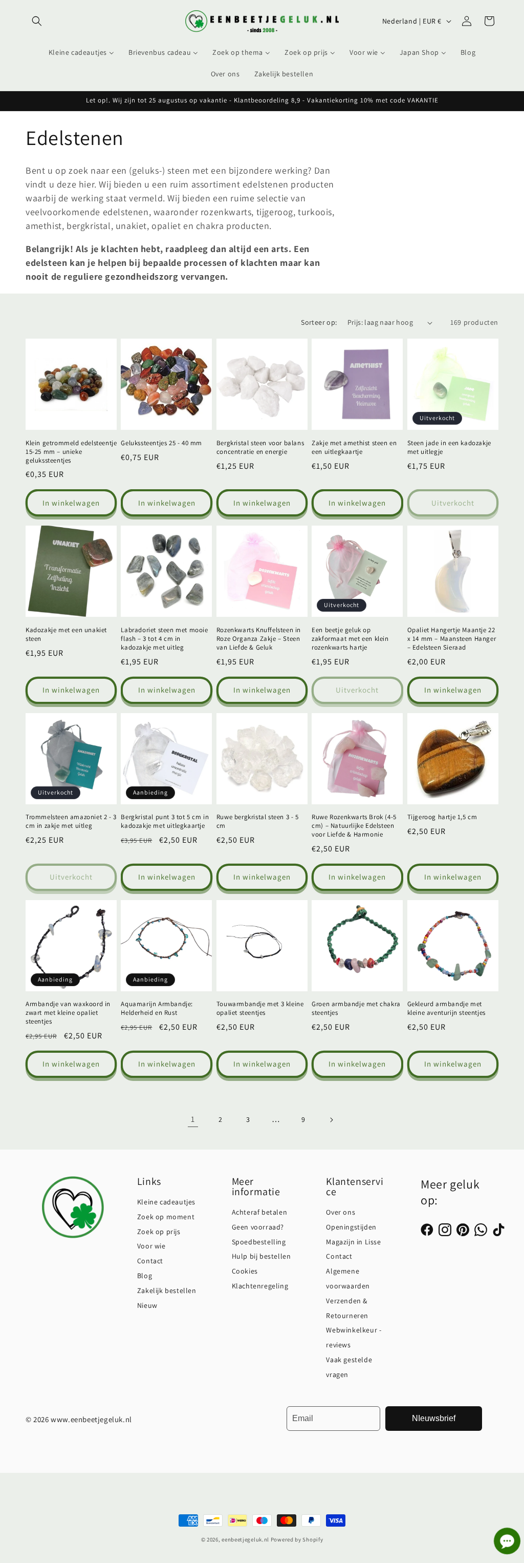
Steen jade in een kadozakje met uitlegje (449, 447)
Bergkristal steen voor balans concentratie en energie (260, 447)
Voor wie (151, 1246)
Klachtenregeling (260, 1285)
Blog (144, 1275)
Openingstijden (351, 1227)
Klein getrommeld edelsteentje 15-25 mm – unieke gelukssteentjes (71, 452)
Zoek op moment (165, 1216)
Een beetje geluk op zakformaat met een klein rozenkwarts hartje (350, 639)
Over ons (340, 1212)
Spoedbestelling (259, 1241)
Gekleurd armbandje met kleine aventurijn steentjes (446, 1008)
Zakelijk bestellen (166, 1290)
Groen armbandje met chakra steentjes (356, 1008)
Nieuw (147, 1305)
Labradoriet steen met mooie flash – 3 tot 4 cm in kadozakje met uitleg (164, 639)
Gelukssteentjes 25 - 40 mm (161, 443)
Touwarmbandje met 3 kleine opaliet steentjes (260, 1008)
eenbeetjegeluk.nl (245, 1539)
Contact (150, 1260)
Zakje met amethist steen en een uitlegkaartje (354, 447)
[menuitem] (81, 52)
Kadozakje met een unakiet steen (66, 634)
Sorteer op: (319, 322)
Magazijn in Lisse (353, 1241)
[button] (37, 21)
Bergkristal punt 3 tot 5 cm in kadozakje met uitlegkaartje (165, 821)
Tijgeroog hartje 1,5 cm (442, 817)
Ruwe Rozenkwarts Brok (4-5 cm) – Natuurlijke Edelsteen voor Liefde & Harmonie (354, 826)
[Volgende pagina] (331, 1120)
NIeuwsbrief (433, 1418)
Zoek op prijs (159, 1231)
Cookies (245, 1271)
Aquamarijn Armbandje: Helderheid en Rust (157, 1008)
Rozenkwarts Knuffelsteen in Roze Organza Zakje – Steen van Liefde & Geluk (258, 639)
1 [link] (193, 1119)
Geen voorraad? (258, 1227)
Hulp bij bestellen (261, 1256)
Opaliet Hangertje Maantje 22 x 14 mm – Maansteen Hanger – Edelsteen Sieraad (451, 639)
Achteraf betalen (260, 1212)
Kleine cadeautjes (166, 1201)
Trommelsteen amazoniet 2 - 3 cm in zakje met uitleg (71, 821)
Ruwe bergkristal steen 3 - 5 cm (257, 821)
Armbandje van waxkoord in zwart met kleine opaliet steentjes (68, 1013)
